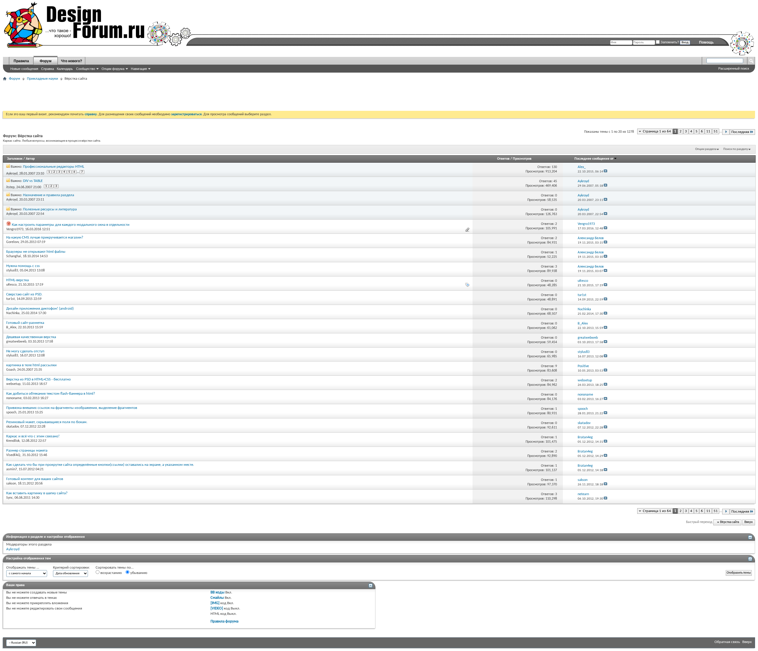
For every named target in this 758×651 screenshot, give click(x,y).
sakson (11, 483)
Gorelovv (12, 242)
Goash (10, 370)
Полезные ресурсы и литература (50, 209)
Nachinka (13, 313)
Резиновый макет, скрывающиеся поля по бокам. (46, 422)
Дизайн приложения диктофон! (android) (40, 309)
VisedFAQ (13, 455)
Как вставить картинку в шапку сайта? (37, 493)
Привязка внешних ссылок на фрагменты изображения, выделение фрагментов (71, 408)
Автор (30, 159)
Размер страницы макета (26, 450)
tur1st (10, 299)
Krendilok (13, 441)
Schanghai (13, 256)
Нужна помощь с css (23, 266)
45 (555, 181)
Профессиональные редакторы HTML (53, 167)
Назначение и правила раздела (48, 195)
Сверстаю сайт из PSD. (24, 294)
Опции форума (113, 69)
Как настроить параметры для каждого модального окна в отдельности (70, 225)
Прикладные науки (42, 79)
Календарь (65, 69)
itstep (10, 187)
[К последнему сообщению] (605, 171)
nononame (14, 398)
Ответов (503, 159)
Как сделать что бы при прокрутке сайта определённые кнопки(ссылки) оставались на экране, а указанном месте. (100, 465)
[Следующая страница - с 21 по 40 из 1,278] (726, 132)
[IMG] (215, 603)
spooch (11, 412)
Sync (9, 498)
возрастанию (110, 573)
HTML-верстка (17, 280)
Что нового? (71, 61)
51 (716, 131)
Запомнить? (669, 42)
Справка (47, 69)
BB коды (217, 592)
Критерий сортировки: (71, 568)
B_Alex (11, 327)
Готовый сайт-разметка (25, 323)
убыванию (138, 573)
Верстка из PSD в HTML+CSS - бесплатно (38, 379)
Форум (46, 61)
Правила (21, 61)
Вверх (748, 522)
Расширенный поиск (733, 68)
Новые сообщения (24, 69)
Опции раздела (705, 149)
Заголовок (15, 159)
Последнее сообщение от (594, 159)
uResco (11, 285)
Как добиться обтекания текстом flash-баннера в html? (50, 394)
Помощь (706, 42)
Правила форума (224, 621)
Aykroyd (11, 173)
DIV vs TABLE (33, 181)
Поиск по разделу (735, 149)
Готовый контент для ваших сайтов (34, 479)
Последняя (740, 132)
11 (708, 131)
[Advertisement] (111, 96)
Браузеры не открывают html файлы (35, 252)
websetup (13, 384)
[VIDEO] (217, 608)
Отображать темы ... (22, 568)
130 (554, 167)
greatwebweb (16, 341)
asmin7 (11, 469)
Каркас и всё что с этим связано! (33, 436)
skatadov (12, 426)
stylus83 (12, 270)
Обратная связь (727, 642)
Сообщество (85, 69)
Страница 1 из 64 (657, 131)
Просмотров (522, 159)
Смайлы (217, 598)
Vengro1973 (14, 229)
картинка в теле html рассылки (31, 365)
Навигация (139, 69)
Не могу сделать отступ (25, 351)
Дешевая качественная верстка (31, 337)
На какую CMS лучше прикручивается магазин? (44, 237)
